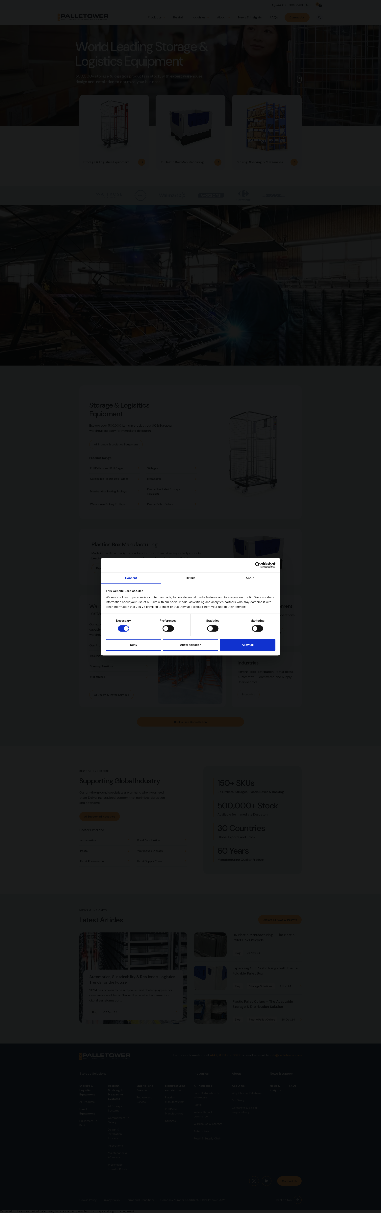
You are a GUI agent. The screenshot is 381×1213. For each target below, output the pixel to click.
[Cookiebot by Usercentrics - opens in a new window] (258, 565)
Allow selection (190, 645)
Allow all (248, 645)
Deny (133, 645)
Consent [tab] (131, 578)
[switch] (168, 628)
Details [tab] (190, 578)
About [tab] (250, 578)
